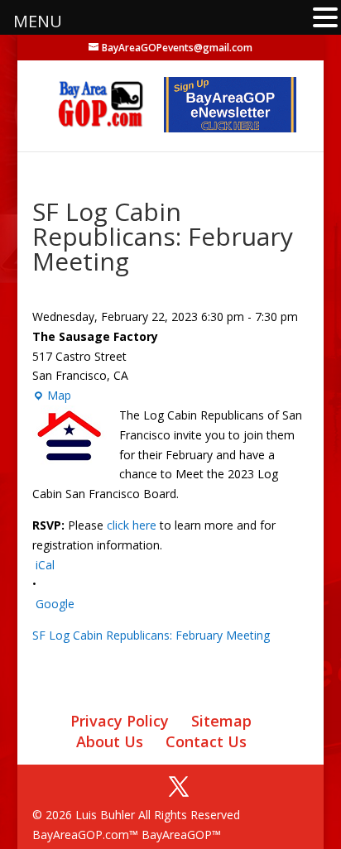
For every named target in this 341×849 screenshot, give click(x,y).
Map (51, 396)
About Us (109, 741)
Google (55, 604)
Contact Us (206, 741)
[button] (325, 18)
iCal (45, 565)
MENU (37, 21)
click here (131, 525)
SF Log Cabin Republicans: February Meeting (151, 635)
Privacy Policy (119, 721)
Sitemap (221, 721)
